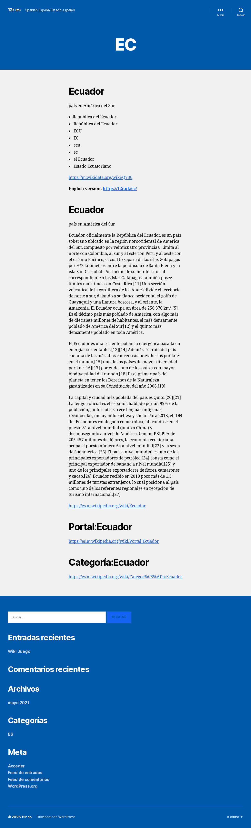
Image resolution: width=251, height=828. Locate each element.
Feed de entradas (25, 772)
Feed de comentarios (28, 779)
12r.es (14, 9)
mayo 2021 (18, 702)
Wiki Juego (19, 651)
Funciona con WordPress (55, 817)
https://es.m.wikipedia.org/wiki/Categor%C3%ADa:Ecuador (125, 577)
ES (10, 734)
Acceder (16, 766)
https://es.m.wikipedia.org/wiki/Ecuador (107, 506)
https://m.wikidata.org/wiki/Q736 (100, 177)
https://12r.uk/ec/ (120, 188)
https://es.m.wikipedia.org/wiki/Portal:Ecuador (114, 541)
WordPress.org (23, 786)
